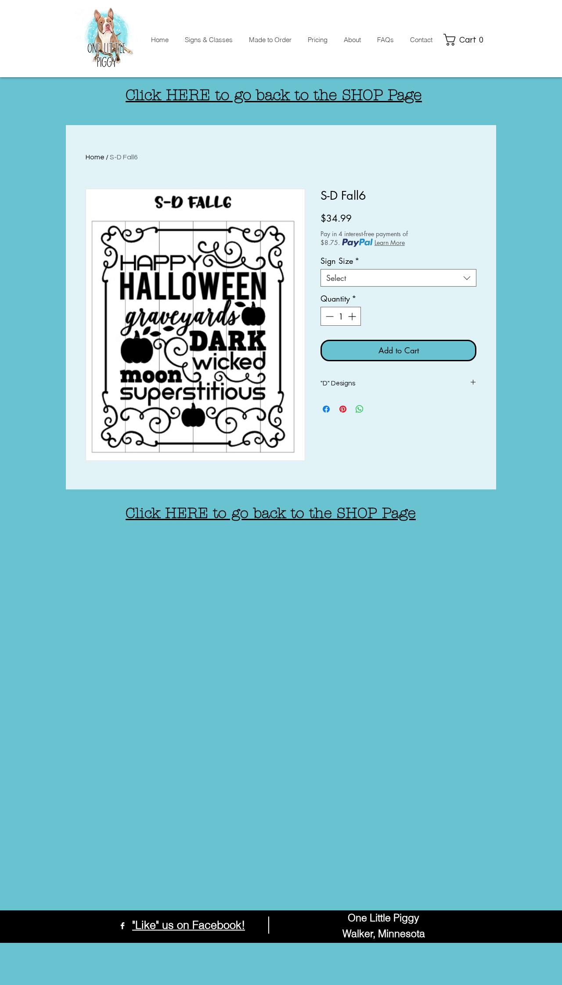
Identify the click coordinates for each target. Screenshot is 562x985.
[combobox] (398, 278)
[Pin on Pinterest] (343, 409)
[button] (465, 40)
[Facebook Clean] (122, 925)
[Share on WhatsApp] (359, 409)
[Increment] (353, 316)
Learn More (390, 242)
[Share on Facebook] (326, 409)
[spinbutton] (340, 316)
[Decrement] (328, 316)
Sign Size (340, 261)
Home (95, 157)
